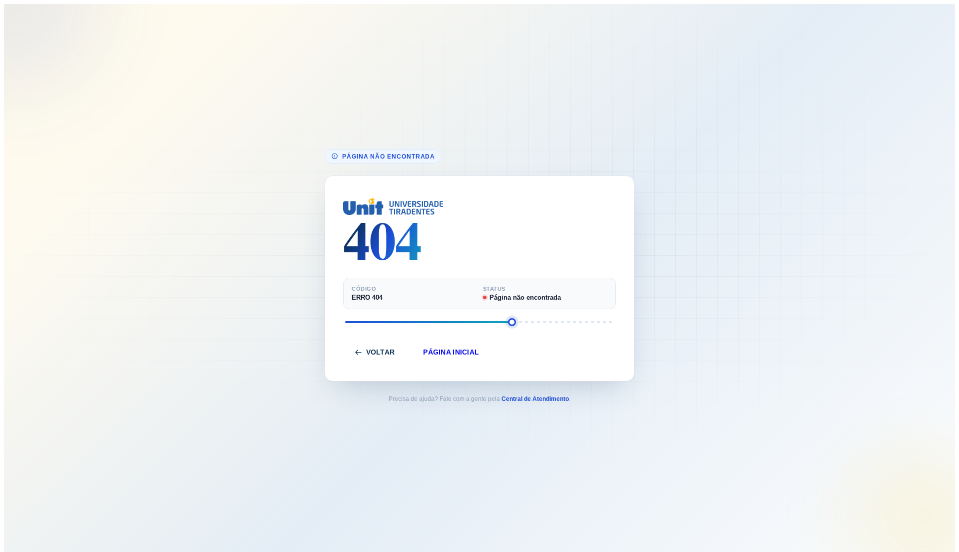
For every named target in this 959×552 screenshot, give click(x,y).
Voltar (380, 352)
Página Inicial (451, 352)
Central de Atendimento (535, 398)
